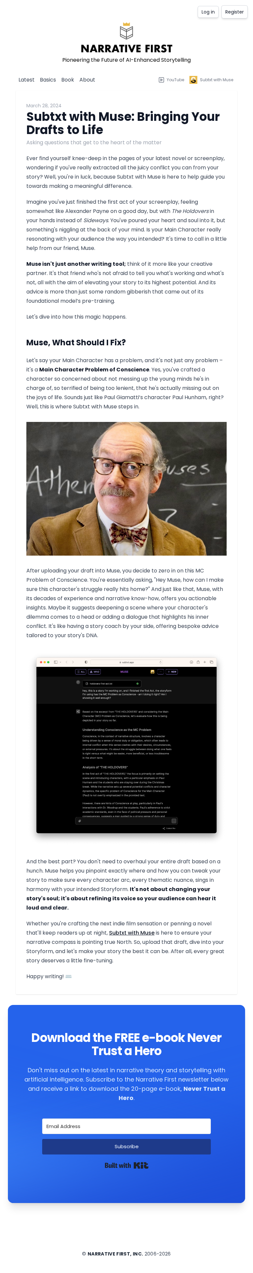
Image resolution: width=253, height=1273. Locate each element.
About (87, 80)
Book (67, 80)
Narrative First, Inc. (115, 1254)
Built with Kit (127, 1165)
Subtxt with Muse (132, 933)
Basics (48, 80)
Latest (26, 80)
